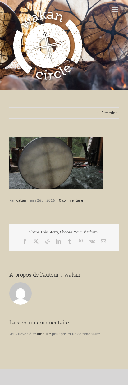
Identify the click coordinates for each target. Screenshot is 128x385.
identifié (44, 334)
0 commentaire (71, 200)
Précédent (110, 113)
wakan (21, 200)
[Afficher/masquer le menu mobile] (115, 9)
